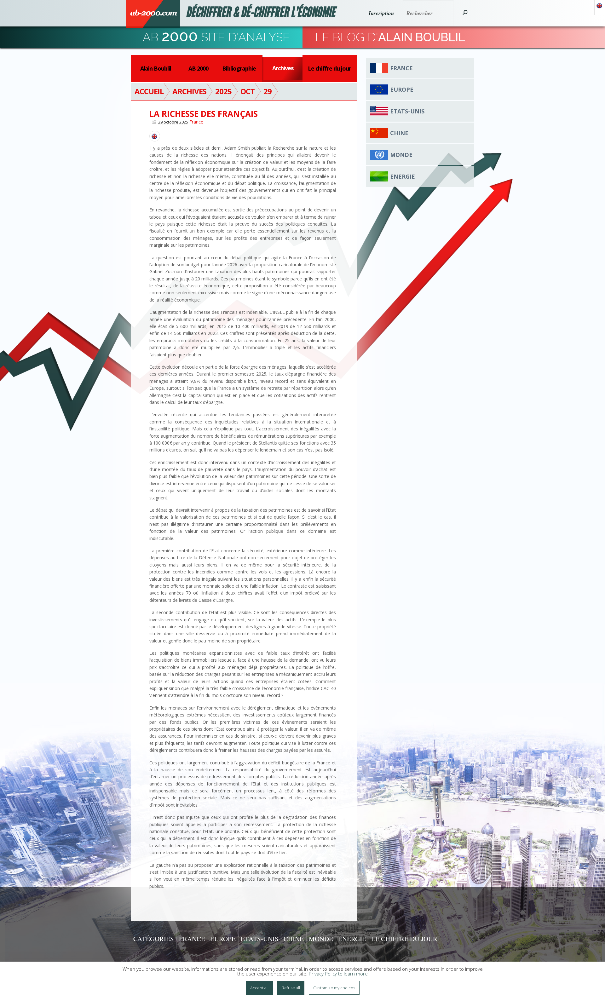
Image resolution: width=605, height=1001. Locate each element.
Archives (282, 68)
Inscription (381, 13)
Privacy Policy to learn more (338, 973)
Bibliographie (239, 68)
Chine (399, 133)
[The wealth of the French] (154, 136)
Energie (402, 176)
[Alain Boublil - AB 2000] (153, 14)
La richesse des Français (203, 113)
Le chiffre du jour (329, 68)
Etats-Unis (407, 111)
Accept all (259, 988)
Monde (401, 154)
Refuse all (291, 988)
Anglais (599, 7)
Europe (401, 89)
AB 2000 (198, 68)
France (196, 122)
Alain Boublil (155, 68)
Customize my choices (334, 988)
